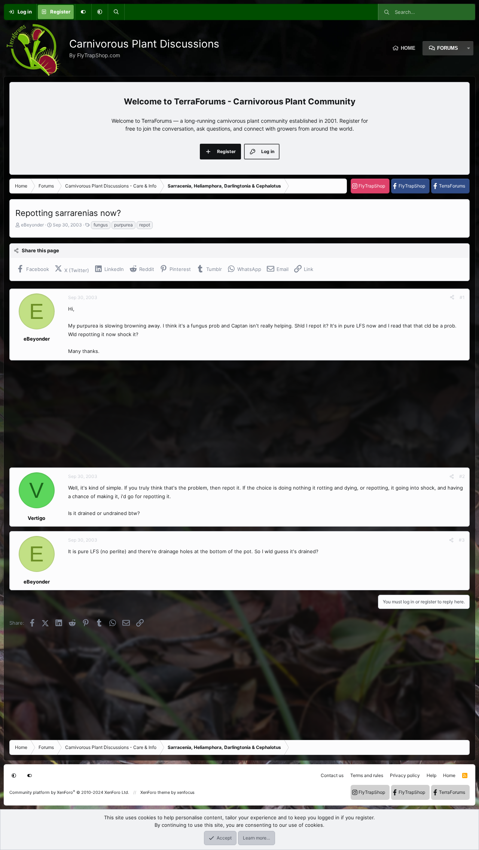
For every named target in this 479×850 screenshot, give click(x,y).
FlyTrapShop (372, 186)
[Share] (452, 297)
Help (431, 775)
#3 (462, 540)
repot (144, 225)
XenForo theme (155, 792)
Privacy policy (405, 775)
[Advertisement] (233, 414)
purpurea (123, 225)
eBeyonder (32, 225)
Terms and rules (366, 775)
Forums (447, 48)
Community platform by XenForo (69, 792)
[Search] (116, 12)
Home (408, 48)
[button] (99, 12)
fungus (101, 225)
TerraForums (452, 186)
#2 (462, 476)
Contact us (332, 775)
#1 (462, 297)
